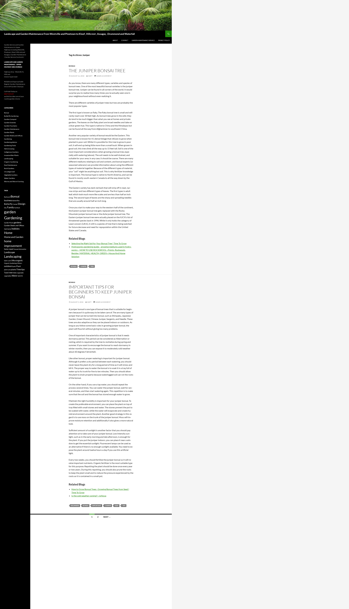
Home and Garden (13, 236)
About (115, 40)
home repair (8, 249)
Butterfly (8, 204)
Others (19, 263)
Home (8, 233)
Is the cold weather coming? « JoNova (88, 495)
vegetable (20, 273)
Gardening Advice (10, 142)
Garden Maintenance (11, 129)
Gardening (8, 139)
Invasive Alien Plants (11, 155)
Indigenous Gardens (11, 152)
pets (14, 266)
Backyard (7, 197)
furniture (17, 208)
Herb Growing (9, 149)
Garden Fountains (10, 126)
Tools (6, 273)
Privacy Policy (164, 40)
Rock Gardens (9, 168)
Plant (18, 266)
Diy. (5, 208)
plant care (7, 269)
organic (19, 260)
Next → (107, 517)
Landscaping (8, 159)
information (22, 249)
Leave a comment (104, 76)
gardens (17, 222)
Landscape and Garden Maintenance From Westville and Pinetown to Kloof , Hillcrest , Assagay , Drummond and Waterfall (69, 33)
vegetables (7, 276)
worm (20, 276)
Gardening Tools (10, 145)
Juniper (83, 266)
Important (96, 505)
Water (14, 275)
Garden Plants (9, 132)
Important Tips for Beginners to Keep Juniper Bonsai (100, 292)
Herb (5, 229)
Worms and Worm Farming (14, 181)
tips (123, 505)
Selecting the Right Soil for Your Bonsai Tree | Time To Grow (99, 243)
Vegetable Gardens (10, 175)
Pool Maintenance (10, 165)
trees (15, 273)
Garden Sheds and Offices (13, 136)
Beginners (75, 505)
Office (13, 260)
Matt (90, 76)
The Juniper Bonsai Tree (97, 70)
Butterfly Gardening (11, 116)
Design (21, 203)
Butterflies (16, 200)
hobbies (15, 228)
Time (18, 269)
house (16, 249)
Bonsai (72, 66)
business (8, 200)
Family (10, 207)
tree (92, 266)
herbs (9, 229)
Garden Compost (10, 119)
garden (10, 212)
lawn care (7, 261)
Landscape (9, 252)
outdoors (8, 266)
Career (15, 204)
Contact (124, 40)
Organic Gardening (11, 162)
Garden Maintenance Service (143, 40)
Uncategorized (9, 172)
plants (13, 269)
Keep (116, 505)
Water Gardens (9, 178)
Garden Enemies (10, 123)
